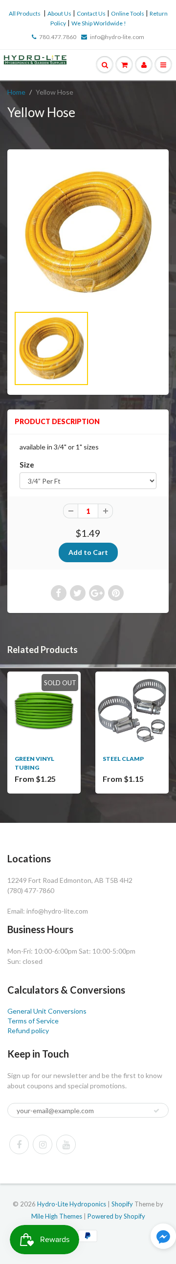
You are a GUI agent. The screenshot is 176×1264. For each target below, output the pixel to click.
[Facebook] (19, 1144)
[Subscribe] (156, 1111)
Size (27, 464)
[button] (163, 1237)
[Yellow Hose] (88, 232)
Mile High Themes (56, 1216)
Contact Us (91, 13)
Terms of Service (33, 1021)
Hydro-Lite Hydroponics (71, 1204)
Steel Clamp (123, 758)
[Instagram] (42, 1144)
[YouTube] (66, 1144)
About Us (59, 13)
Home (16, 92)
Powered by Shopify (116, 1216)
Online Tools (127, 13)
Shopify (122, 1204)
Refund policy (28, 1030)
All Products (25, 13)
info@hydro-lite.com (117, 37)
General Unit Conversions (47, 1011)
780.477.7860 (57, 37)
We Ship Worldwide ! (98, 23)
